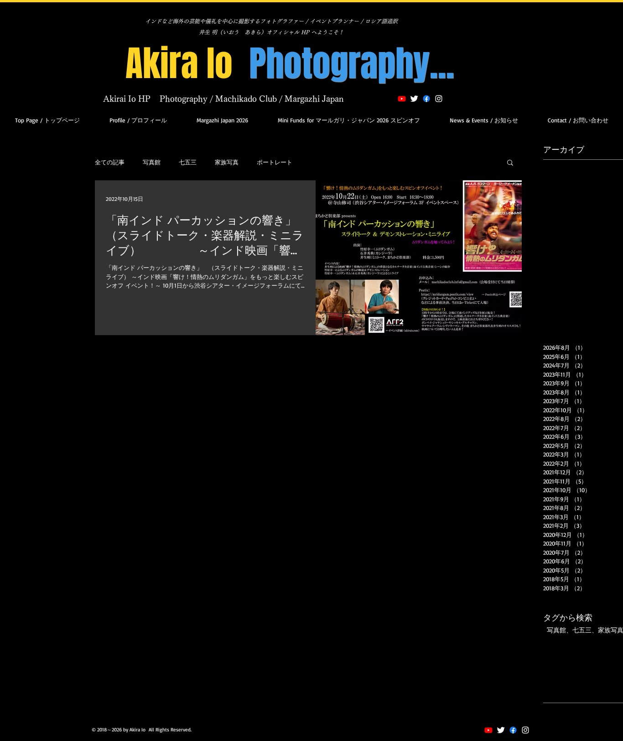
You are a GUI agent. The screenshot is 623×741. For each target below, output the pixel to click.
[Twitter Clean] (414, 98)
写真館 (152, 162)
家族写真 (227, 162)
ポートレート (274, 162)
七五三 (188, 162)
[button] (510, 163)
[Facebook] (513, 730)
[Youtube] (401, 98)
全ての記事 (110, 162)
